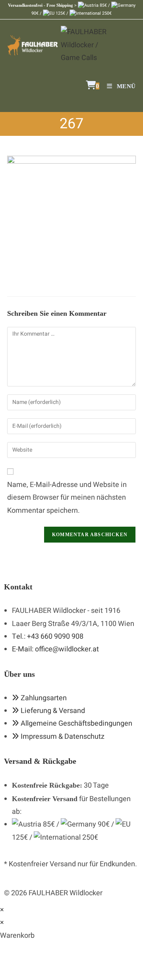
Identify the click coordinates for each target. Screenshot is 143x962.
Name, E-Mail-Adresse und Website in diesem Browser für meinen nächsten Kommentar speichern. (67, 497)
